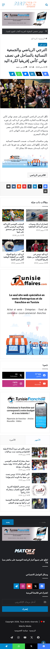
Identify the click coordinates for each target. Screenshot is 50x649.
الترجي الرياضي (37, 175)
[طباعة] (45, 191)
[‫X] (38, 74)
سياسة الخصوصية (21, 630)
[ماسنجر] (25, 74)
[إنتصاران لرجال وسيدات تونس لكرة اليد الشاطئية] (37, 215)
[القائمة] (3, 6)
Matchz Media (25, 626)
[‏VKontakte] (14, 186)
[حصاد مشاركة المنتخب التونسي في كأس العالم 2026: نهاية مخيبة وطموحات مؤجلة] (39, 465)
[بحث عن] (46, 6)
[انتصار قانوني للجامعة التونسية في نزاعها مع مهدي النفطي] (39, 503)
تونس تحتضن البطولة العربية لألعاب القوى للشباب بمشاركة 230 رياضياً (18, 489)
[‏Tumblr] (30, 186)
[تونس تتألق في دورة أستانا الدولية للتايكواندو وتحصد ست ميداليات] (39, 452)
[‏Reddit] (19, 186)
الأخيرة (13, 440)
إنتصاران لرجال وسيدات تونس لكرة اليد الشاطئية (38, 225)
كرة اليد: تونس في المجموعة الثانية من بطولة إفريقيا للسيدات (37, 257)
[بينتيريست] (24, 186)
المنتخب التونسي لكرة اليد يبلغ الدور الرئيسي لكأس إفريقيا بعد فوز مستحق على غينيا (13, 228)
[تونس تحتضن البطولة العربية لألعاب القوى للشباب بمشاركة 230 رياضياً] (39, 490)
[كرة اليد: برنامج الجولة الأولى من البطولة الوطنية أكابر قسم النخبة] (13, 245)
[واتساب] (18, 74)
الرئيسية (41, 38)
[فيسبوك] (45, 74)
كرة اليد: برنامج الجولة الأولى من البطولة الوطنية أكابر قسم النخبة (13, 257)
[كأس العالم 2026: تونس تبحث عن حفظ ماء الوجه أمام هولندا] (39, 478)
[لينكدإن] (31, 74)
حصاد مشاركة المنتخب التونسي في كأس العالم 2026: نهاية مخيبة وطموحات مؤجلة (16, 464)
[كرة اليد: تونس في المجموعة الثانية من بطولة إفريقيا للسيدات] (37, 245)
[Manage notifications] (43, 643)
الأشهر (37, 440)
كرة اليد (34, 38)
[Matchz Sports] (25, 4)
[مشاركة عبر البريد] (8, 186)
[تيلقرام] (11, 74)
